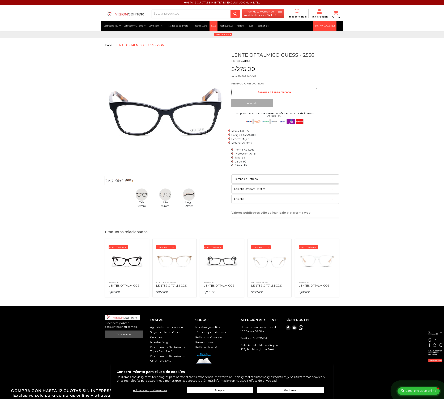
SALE (213, 25)
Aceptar (220, 390)
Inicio (108, 45)
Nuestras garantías (207, 327)
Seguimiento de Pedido (165, 332)
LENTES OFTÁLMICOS (124, 285)
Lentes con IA (156, 25)
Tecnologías (226, 25)
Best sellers (200, 25)
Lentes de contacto (178, 25)
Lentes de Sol (111, 25)
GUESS (245, 60)
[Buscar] (235, 14)
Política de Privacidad (209, 337)
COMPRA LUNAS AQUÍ (325, 25)
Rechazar (290, 390)
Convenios (263, 25)
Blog (251, 25)
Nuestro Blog (159, 342)
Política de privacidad (262, 380)
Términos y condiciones (210, 332)
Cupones (156, 337)
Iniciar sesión (320, 16)
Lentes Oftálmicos (133, 25)
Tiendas (240, 25)
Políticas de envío (206, 347)
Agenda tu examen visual (166, 327)
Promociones (204, 342)
